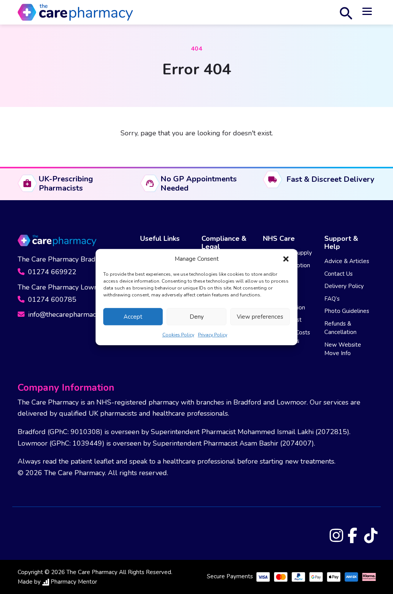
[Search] (346, 12)
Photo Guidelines (346, 311)
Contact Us (338, 274)
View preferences (260, 317)
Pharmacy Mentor (74, 582)
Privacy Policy (212, 335)
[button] (286, 259)
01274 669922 (51, 271)
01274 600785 (51, 299)
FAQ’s (332, 299)
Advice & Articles (346, 261)
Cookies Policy (178, 335)
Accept (133, 317)
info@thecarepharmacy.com (69, 314)
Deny (197, 317)
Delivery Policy (344, 286)
